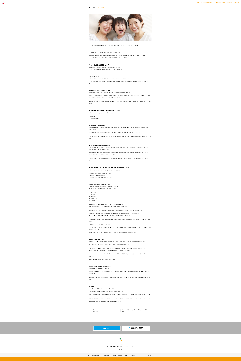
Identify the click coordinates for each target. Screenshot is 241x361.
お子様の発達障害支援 (207, 2)
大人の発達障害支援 (220, 2)
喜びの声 (229, 2)
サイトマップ (139, 355)
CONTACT (106, 328)
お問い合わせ (132, 355)
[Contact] (121, 349)
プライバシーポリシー (148, 355)
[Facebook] (119, 349)
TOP (198, 2)
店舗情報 (236, 2)
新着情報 (120, 355)
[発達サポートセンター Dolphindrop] (3, 2)
